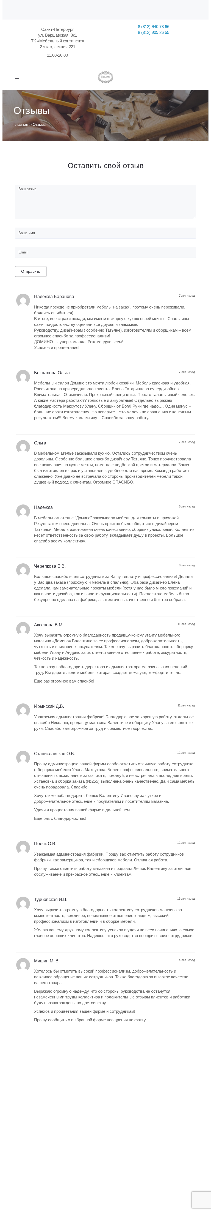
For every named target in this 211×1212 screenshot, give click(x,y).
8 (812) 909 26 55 (153, 32)
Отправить (30, 271)
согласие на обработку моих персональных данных (77, 1159)
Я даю (71, 1159)
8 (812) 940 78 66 (153, 26)
